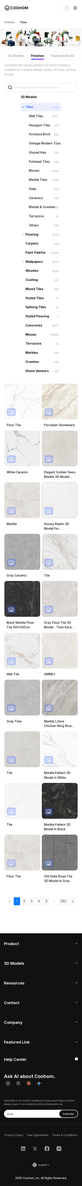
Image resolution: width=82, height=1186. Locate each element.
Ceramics (36, 198)
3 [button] (31, 901)
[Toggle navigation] (75, 8)
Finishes (9, 22)
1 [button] (17, 901)
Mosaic (34, 170)
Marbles (31, 353)
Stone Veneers (37, 371)
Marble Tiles (38, 180)
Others (34, 225)
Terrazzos (36, 216)
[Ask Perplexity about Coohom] (18, 1083)
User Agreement (37, 1135)
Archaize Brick (40, 134)
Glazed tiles (37, 152)
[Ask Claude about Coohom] (29, 1083)
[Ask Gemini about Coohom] (39, 1083)
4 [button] (39, 901)
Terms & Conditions (64, 1135)
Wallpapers (34, 262)
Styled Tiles (34, 298)
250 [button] (63, 901)
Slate (32, 189)
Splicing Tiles (35, 307)
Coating (31, 280)
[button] (54, 901)
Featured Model (62, 56)
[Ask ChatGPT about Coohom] (8, 1083)
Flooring (31, 234)
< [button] (10, 901)
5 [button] (46, 901)
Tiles (29, 107)
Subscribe (68, 1113)
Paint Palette (35, 252)
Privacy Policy (14, 1135)
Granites (32, 362)
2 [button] (24, 901)
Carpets (31, 243)
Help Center (15, 1059)
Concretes (33, 325)
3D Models (16, 56)
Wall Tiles (36, 116)
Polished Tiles (39, 162)
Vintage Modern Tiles (45, 143)
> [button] (73, 901)
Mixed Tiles (34, 289)
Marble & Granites (42, 207)
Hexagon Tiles (39, 125)
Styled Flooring (37, 316)
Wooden (31, 271)
